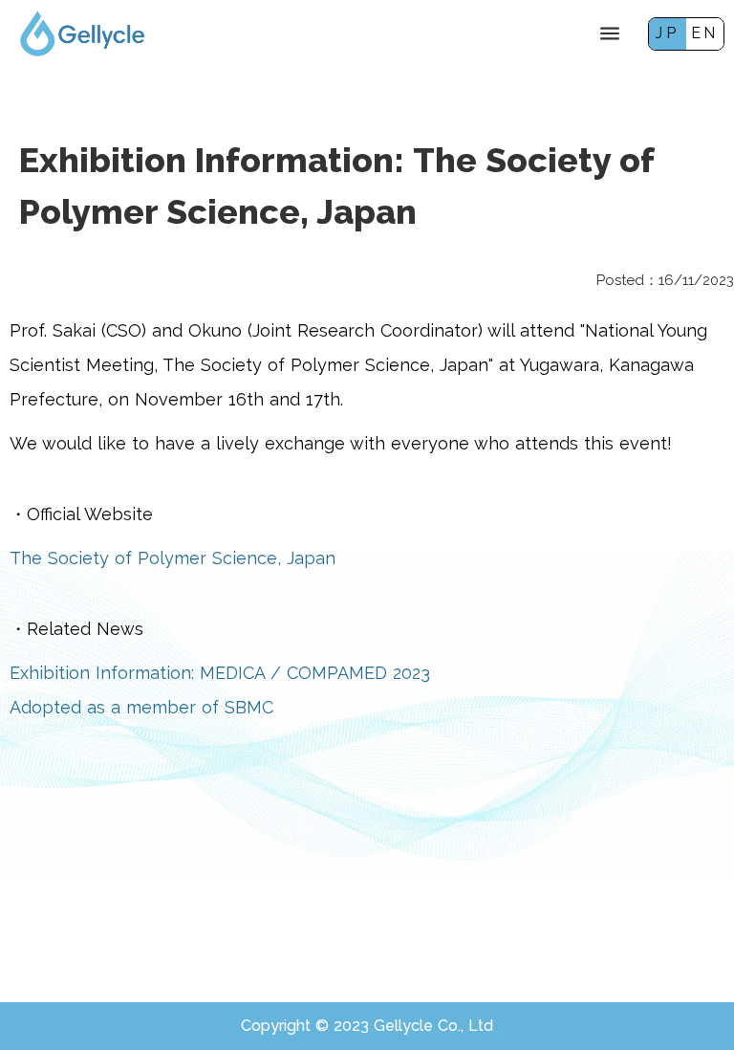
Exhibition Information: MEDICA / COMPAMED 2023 (220, 673)
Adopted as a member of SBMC (141, 707)
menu (609, 33)
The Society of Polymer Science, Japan (172, 558)
